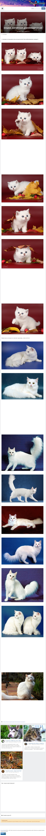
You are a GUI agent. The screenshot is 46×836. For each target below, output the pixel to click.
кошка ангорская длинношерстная (9, 721)
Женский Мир (3, 830)
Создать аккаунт (33, 3)
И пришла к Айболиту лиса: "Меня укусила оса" (13, 740)
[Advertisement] (23, 157)
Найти (43, 8)
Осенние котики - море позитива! (13, 770)
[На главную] (13, 3)
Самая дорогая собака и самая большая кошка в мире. (36, 743)
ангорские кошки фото (21, 721)
